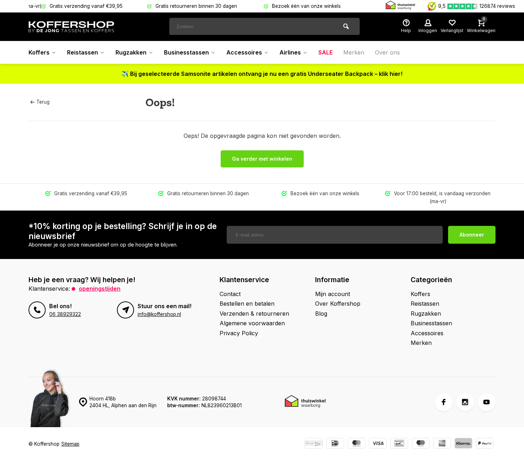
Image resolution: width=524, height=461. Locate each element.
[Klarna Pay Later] (463, 444)
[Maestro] (421, 444)
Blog (321, 313)
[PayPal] (485, 444)
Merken (353, 52)
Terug (43, 102)
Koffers (39, 52)
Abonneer (471, 235)
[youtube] (486, 402)
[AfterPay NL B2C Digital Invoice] (314, 444)
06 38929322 (65, 314)
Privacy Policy (239, 333)
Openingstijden (99, 288)
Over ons (387, 52)
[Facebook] (444, 402)
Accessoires (244, 52)
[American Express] (442, 444)
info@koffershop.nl (159, 314)
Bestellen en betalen (247, 303)
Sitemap (70, 444)
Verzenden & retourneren (254, 313)
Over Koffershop (337, 303)
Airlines (290, 52)
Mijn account (332, 293)
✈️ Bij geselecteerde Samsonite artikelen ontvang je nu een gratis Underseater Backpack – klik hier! (262, 73)
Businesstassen (186, 52)
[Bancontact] (399, 444)
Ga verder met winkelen (262, 159)
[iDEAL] (335, 444)
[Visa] (378, 444)
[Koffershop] (71, 26)
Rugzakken (131, 52)
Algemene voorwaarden (252, 323)
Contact (230, 293)
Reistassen (82, 52)
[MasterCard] (356, 444)
